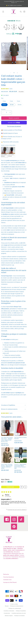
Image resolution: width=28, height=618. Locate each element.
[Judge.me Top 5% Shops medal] (21, 27)
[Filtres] (21, 487)
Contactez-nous (7, 579)
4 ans (12, 101)
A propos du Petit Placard (10, 582)
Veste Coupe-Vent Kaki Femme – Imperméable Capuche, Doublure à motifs (7, 466)
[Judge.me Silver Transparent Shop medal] (7, 27)
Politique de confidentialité (15, 608)
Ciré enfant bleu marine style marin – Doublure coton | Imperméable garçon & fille (7, 439)
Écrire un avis (10, 487)
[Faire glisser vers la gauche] (10, 72)
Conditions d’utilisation (9, 610)
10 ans (12, 104)
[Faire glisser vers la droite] (17, 72)
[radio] (4, 152)
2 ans (5, 101)
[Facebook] (7, 519)
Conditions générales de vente (19, 613)
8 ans (4, 104)
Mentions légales (9, 615)
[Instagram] (14, 519)
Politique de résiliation (19, 615)
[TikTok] (21, 519)
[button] (3, 11)
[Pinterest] (14, 527)
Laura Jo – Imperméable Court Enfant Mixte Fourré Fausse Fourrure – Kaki (20, 466)
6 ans (19, 101)
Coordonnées (7, 613)
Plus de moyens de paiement (14, 126)
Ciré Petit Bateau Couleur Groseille (20, 438)
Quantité (3, 109)
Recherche (6, 574)
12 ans (20, 105)
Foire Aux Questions (8, 577)
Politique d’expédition (21, 610)
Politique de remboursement (16, 606)
